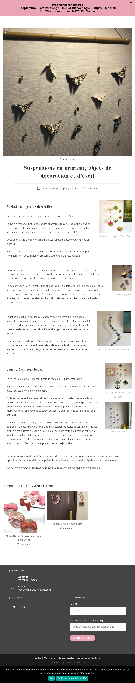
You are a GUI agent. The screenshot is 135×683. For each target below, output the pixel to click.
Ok (51, 678)
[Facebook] (14, 607)
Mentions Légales (66, 658)
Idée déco (92, 188)
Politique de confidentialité (72, 678)
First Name (75, 604)
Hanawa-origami (49, 188)
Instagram (95, 467)
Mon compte (49, 658)
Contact (38, 658)
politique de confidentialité (88, 658)
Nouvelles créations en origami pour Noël (24, 538)
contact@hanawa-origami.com (34, 589)
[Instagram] (23, 607)
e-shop (65, 460)
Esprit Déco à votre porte (67, 524)
